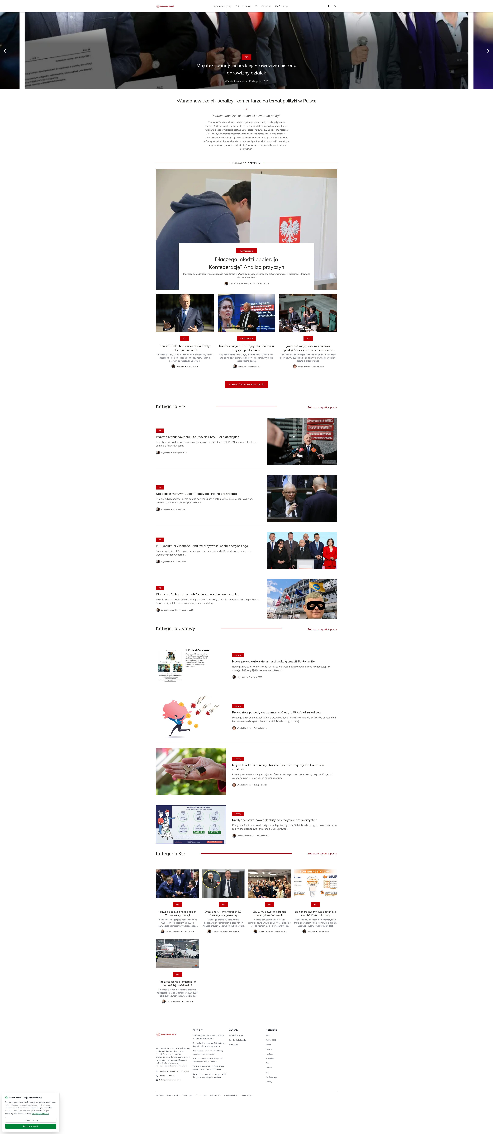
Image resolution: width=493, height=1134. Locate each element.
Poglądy (269, 1054)
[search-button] (327, 6)
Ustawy (246, 6)
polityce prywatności (40, 1113)
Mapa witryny (247, 1095)
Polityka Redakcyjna (231, 1095)
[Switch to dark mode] (334, 6)
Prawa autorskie (173, 1095)
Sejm (268, 1035)
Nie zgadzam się (31, 1120)
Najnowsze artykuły (222, 6)
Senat (268, 1044)
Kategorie (271, 1029)
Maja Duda (233, 1044)
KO (255, 6)
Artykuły (197, 1029)
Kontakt (204, 1095)
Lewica (269, 1049)
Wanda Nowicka (236, 1035)
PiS (237, 6)
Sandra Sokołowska (237, 1040)
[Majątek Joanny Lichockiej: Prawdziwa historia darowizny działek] (246, 50)
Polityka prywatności (190, 1095)
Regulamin (160, 1095)
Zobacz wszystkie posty (322, 407)
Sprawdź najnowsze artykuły (246, 384)
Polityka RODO (215, 1095)
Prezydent (266, 6)
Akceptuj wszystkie (31, 1126)
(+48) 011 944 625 (166, 1076)
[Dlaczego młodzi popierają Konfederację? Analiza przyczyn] (246, 229)
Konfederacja (281, 6)
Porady (269, 1081)
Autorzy (233, 1029)
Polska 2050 (271, 1040)
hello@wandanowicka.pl (169, 1080)
